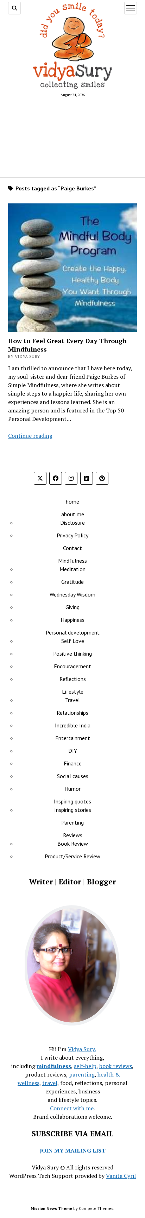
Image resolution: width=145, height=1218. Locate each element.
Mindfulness (72, 560)
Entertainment (72, 737)
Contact (72, 547)
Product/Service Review (72, 856)
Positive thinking (72, 653)
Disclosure (72, 522)
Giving (72, 607)
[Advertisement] (72, 137)
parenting (82, 1074)
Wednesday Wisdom (72, 594)
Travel (72, 699)
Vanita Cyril (121, 1176)
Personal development (73, 632)
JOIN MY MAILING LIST (73, 1150)
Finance (73, 763)
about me (72, 514)
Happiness (72, 619)
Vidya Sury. (82, 1049)
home (72, 501)
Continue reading (30, 436)
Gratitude (72, 581)
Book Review (72, 843)
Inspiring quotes (72, 801)
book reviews (115, 1066)
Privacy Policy (72, 535)
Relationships (72, 712)
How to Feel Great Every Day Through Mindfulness (67, 344)
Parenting (72, 822)
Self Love (72, 640)
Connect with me (72, 1108)
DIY (72, 750)
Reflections (72, 678)
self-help (85, 1066)
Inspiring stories (72, 809)
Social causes (72, 776)
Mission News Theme (51, 1208)
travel (49, 1083)
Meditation (72, 569)
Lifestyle (72, 691)
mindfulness (54, 1066)
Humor (72, 788)
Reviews (72, 835)
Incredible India (72, 725)
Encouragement (72, 666)
